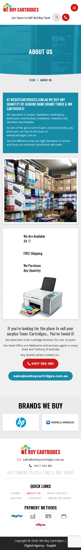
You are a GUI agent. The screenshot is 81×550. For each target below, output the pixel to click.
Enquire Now (56, 17)
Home (32, 80)
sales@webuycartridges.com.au (40, 376)
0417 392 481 (66, 17)
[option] (30, 422)
